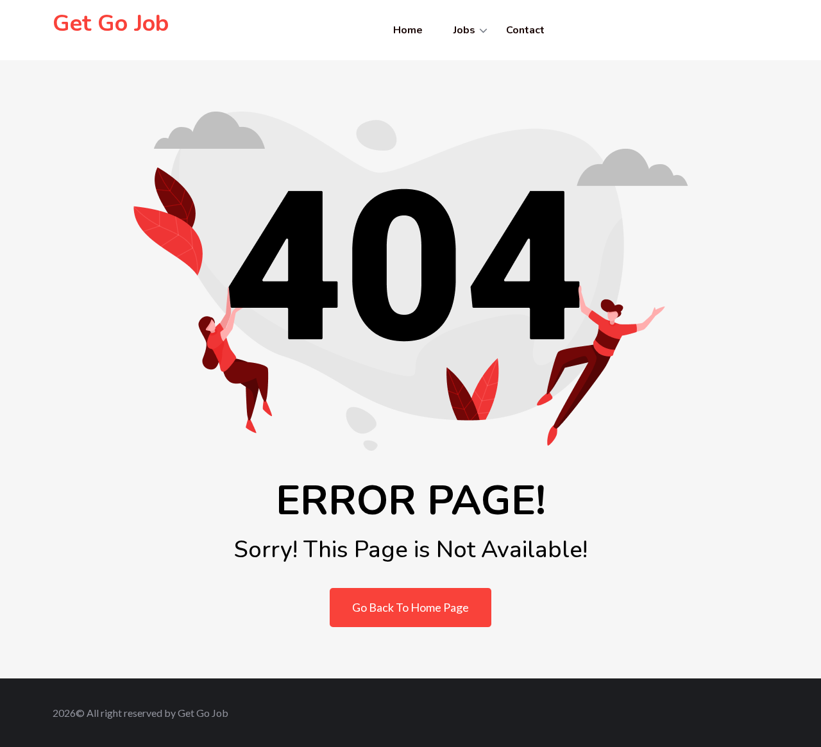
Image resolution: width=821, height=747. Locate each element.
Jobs (464, 30)
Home (408, 30)
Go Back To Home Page (410, 607)
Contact (525, 30)
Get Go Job (111, 23)
